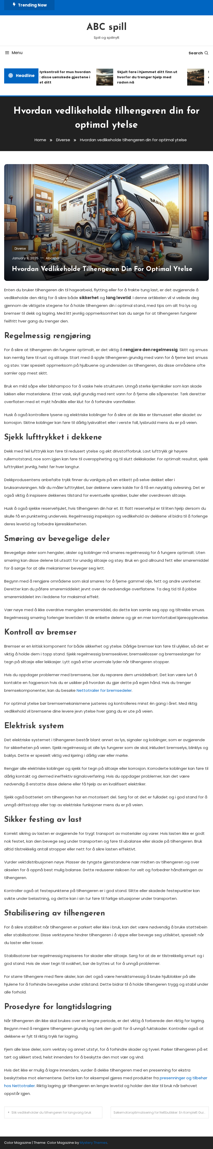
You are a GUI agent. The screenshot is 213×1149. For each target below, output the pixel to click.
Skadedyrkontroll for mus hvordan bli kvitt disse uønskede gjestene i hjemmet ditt (53, 77)
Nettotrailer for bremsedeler (104, 690)
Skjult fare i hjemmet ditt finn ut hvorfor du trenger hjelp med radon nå (142, 77)
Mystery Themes (93, 1142)
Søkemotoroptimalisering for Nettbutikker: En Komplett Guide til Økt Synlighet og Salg (161, 1112)
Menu (17, 52)
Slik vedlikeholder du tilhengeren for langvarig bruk (51, 1112)
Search (196, 53)
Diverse (20, 248)
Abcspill (52, 258)
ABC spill (106, 27)
